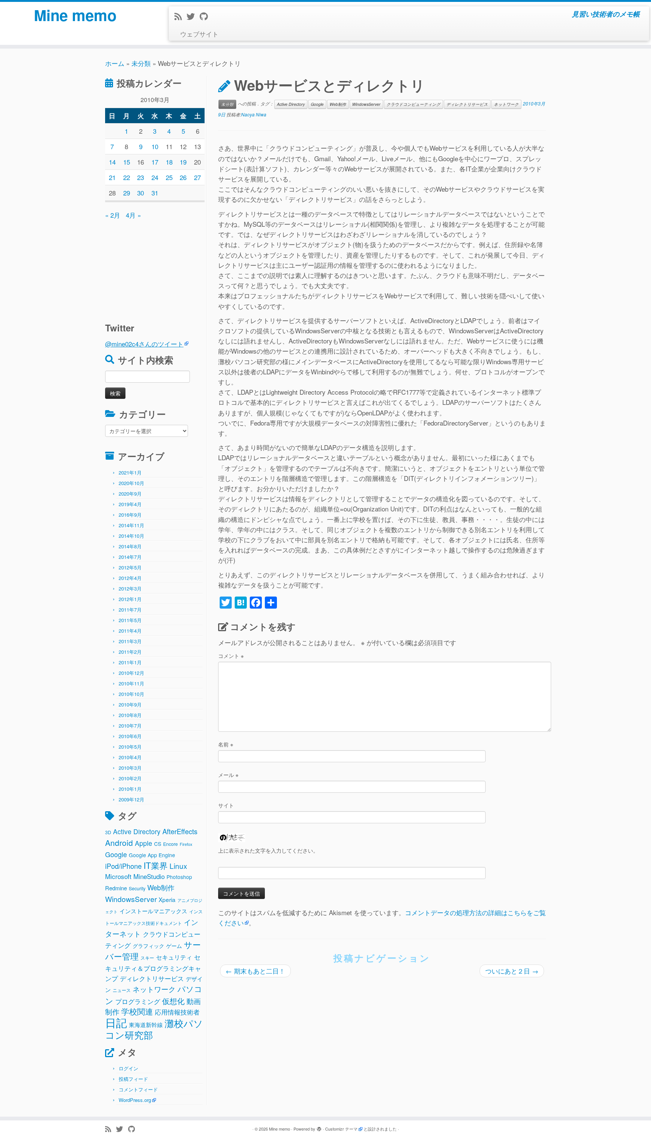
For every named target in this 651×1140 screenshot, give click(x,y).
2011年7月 (130, 609)
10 (154, 146)
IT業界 (156, 865)
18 (169, 161)
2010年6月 (130, 736)
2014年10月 (131, 535)
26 (183, 177)
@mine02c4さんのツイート (144, 343)
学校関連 (137, 1011)
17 (154, 161)
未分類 (141, 63)
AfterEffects (179, 831)
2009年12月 (131, 799)
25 (169, 177)
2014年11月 (131, 525)
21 (112, 177)
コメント (231, 655)
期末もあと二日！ (255, 970)
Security (137, 888)
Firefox (186, 844)
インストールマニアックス (153, 911)
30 (140, 192)
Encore (170, 844)
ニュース (122, 990)
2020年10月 (131, 483)
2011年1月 (130, 662)
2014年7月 (130, 556)
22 (126, 177)
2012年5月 (130, 567)
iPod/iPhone (123, 866)
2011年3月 (130, 641)
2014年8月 (130, 546)
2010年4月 (130, 757)
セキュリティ (174, 957)
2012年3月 (130, 588)
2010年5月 (130, 746)
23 (140, 177)
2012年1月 (130, 599)
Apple (143, 843)
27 (197, 177)
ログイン (128, 1068)
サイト (226, 805)
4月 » (133, 215)
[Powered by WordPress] (319, 1127)
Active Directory (136, 831)
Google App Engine (152, 855)
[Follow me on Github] (206, 16)
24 (154, 177)
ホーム (114, 63)
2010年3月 (130, 767)
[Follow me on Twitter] (193, 16)
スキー (147, 957)
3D (108, 832)
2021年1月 (130, 472)
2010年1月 (130, 788)
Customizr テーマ (341, 1129)
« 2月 (112, 215)
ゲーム (174, 945)
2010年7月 (130, 725)
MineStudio (149, 876)
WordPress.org (135, 1099)
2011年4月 (130, 630)
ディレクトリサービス (152, 978)
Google (116, 854)
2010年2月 (130, 778)
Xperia (167, 899)
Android (119, 842)
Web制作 (160, 887)
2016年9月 (130, 514)
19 (183, 161)
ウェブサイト (199, 33)
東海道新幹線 (146, 1024)
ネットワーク (154, 989)
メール (228, 774)
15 (126, 161)
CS (157, 843)
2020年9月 (130, 493)
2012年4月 (130, 577)
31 (154, 192)
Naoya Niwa (253, 114)
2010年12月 (131, 672)
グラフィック (148, 945)
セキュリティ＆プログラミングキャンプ (153, 967)
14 (112, 161)
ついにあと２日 (511, 970)
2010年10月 (131, 693)
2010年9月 (130, 704)
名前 (225, 744)
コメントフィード (138, 1089)
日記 (116, 1022)
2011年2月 (130, 651)
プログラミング (137, 1001)
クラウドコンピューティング (413, 104)
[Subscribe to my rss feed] (180, 16)
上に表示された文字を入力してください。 (268, 850)
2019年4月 (130, 504)
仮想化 (173, 1000)
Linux (178, 866)
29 (126, 192)
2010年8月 (130, 715)
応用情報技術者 (177, 1011)
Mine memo (75, 15)
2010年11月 (131, 683)
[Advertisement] (152, 267)
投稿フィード (133, 1078)
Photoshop (179, 877)
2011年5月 (130, 620)
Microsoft (118, 876)
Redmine (116, 888)
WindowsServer (131, 899)
